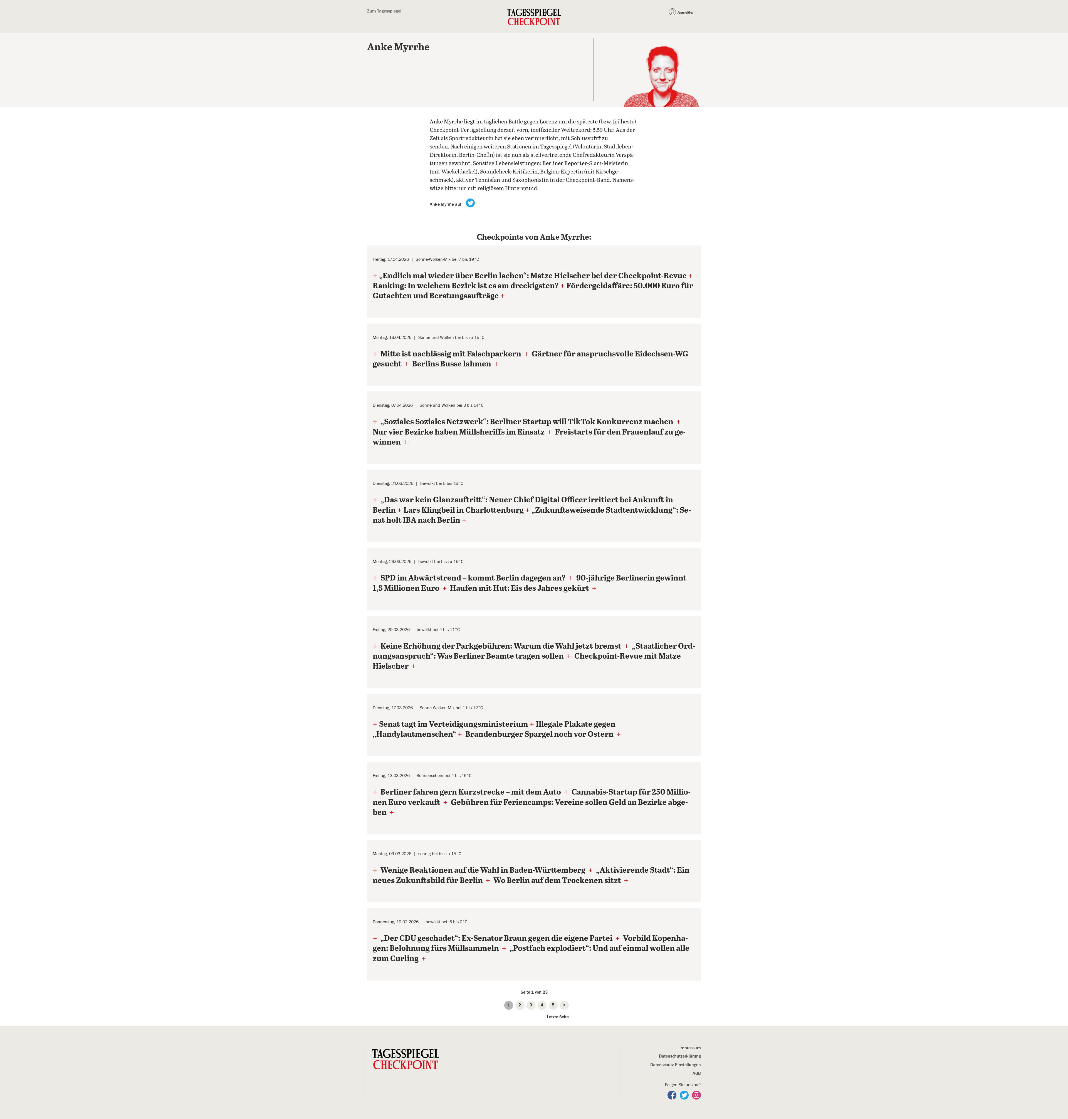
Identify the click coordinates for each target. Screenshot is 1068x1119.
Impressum (690, 1048)
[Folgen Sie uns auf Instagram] (696, 1094)
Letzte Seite (558, 1017)
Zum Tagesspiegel (384, 11)
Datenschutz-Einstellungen (675, 1065)
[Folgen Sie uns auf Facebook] (673, 1094)
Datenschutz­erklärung (680, 1056)
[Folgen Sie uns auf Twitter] (685, 1094)
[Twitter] (470, 202)
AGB (697, 1073)
